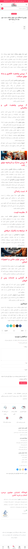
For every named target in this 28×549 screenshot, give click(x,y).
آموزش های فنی (24, 455)
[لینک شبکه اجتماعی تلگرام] (7, 326)
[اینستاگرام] (23, 469)
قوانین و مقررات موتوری (22, 428)
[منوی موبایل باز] (26, 4)
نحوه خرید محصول (23, 434)
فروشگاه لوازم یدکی (23, 438)
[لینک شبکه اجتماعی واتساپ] (11, 326)
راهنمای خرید (14, 13)
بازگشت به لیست (14, 330)
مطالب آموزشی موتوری (23, 453)
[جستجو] (2, 8)
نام (26, 363)
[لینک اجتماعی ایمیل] (14, 326)
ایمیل (25, 369)
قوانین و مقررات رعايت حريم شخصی (20, 432)
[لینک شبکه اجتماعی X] (17, 326)
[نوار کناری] (26, 166)
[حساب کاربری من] (1, 4)
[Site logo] (13, 4)
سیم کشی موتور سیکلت (22, 449)
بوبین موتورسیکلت (23, 440)
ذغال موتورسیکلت (24, 445)
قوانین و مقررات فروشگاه (22, 430)
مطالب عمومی (24, 459)
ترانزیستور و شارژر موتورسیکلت (21, 442)
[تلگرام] (25, 469)
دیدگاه (25, 347)
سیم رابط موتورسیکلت (23, 447)
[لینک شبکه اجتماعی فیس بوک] (20, 326)
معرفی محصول (24, 461)
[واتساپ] (20, 469)
